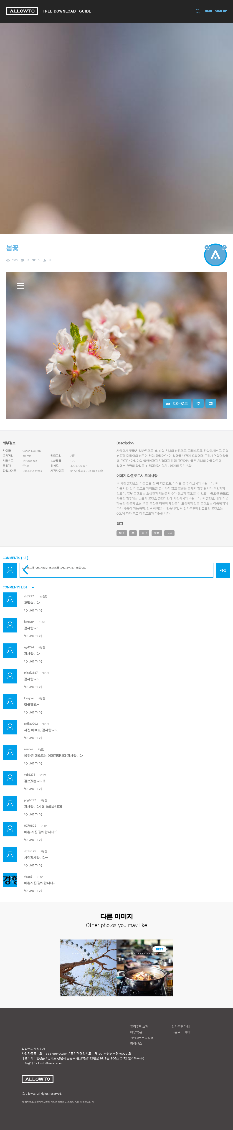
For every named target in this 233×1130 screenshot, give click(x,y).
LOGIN (207, 11)
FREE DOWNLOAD (59, 11)
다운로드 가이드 (171, 483)
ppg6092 (30, 800)
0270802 (30, 825)
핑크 (144, 533)
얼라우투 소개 (139, 1026)
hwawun (29, 621)
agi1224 (29, 647)
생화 (157, 533)
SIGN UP (221, 11)
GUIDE (85, 11)
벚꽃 (122, 533)
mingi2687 (31, 672)
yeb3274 (29, 774)
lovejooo (29, 698)
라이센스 (136, 1043)
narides (28, 749)
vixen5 (28, 876)
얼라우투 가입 (181, 1026)
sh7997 (29, 596)
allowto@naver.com (48, 1063)
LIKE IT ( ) (35, 610)
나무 (169, 533)
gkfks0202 (31, 723)
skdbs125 (30, 851)
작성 (223, 570)
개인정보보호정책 (141, 1038)
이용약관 (136, 1032)
